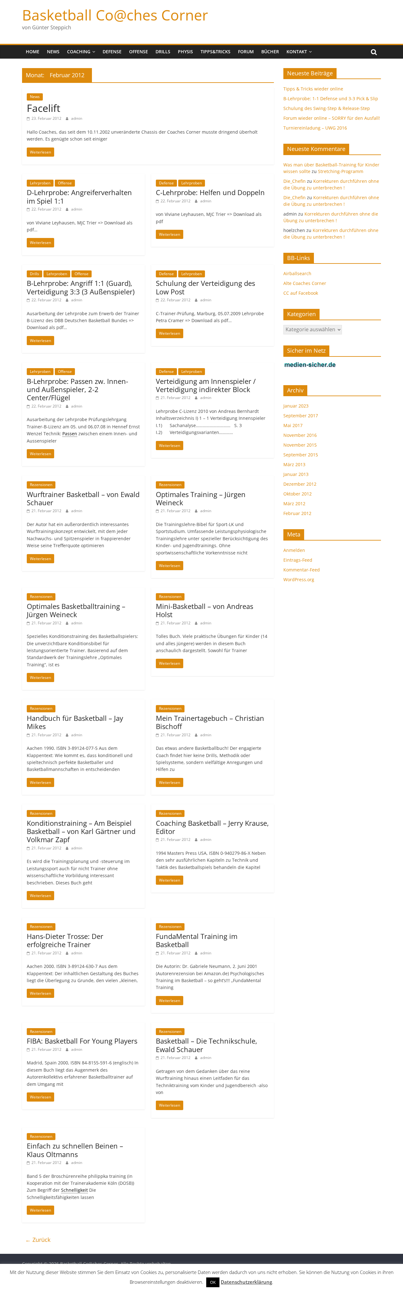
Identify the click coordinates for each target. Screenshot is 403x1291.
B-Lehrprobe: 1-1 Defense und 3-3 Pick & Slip (330, 98)
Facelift (43, 108)
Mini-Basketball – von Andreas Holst (204, 610)
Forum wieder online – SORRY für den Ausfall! (331, 118)
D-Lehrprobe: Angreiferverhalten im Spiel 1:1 (79, 196)
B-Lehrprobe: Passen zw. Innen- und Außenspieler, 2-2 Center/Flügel (77, 389)
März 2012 (294, 504)
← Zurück (37, 1239)
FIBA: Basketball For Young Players (82, 1040)
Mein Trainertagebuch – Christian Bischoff (210, 722)
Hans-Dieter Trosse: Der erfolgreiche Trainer (65, 940)
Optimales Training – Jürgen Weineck (201, 498)
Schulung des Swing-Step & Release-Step (326, 108)
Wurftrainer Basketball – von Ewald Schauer (83, 498)
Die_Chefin (294, 181)
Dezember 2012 (299, 484)
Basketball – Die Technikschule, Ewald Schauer (206, 1045)
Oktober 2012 (297, 494)
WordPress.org (298, 579)
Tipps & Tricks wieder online (313, 89)
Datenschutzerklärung (246, 1282)
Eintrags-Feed (297, 560)
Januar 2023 (296, 406)
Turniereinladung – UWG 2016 (315, 128)
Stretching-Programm (340, 171)
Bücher (270, 52)
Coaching (78, 52)
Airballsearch (297, 273)
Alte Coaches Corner (304, 283)
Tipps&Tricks (215, 52)
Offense (138, 52)
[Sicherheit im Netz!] (310, 365)
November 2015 (300, 445)
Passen (69, 434)
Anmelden (294, 550)
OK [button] (213, 1282)
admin (76, 118)
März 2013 (294, 464)
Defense (112, 52)
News (53, 52)
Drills (163, 52)
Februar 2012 (297, 513)
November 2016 (300, 435)
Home (32, 52)
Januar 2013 (296, 474)
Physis (185, 52)
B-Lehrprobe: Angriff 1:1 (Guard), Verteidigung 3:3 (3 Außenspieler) (80, 287)
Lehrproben (40, 183)
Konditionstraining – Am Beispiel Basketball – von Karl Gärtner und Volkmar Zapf (81, 831)
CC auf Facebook (300, 293)
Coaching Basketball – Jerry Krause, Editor (212, 827)
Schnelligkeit (74, 1190)
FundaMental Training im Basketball (196, 940)
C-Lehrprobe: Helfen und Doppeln (210, 192)
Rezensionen (41, 484)
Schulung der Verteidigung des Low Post (205, 287)
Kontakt (297, 52)
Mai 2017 (293, 425)
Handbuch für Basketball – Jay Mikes (75, 722)
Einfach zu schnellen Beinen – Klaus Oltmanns (75, 1150)
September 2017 (300, 416)
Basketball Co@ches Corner (115, 15)
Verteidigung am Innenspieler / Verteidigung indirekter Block (206, 385)
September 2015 (300, 455)
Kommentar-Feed (301, 570)
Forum (246, 52)
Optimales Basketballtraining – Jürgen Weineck (76, 610)
